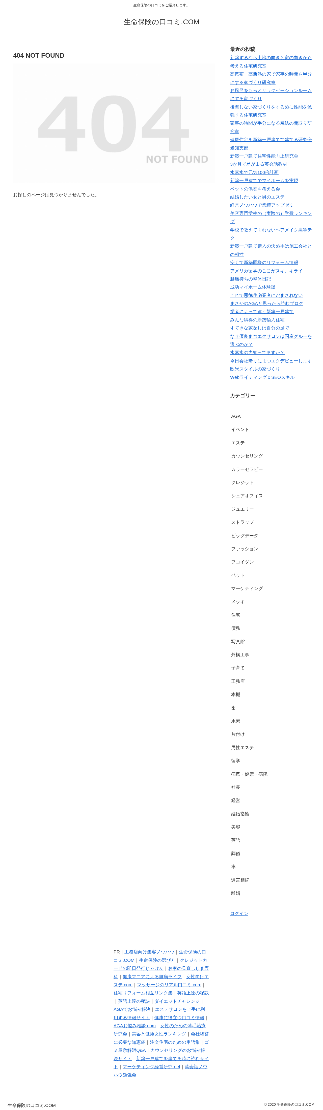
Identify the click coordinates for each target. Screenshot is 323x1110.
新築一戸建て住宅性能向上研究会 (264, 156)
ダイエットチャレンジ (177, 1001)
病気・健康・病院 (249, 774)
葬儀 (235, 853)
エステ (238, 442)
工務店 (238, 681)
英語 (235, 840)
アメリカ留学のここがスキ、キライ (266, 270)
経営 (235, 800)
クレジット (242, 482)
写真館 (238, 641)
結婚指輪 (240, 813)
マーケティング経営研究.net (151, 1066)
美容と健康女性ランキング (159, 1033)
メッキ (238, 601)
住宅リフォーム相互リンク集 (143, 992)
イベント (240, 429)
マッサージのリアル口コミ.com (169, 984)
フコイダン (242, 561)
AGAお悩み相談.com (135, 1025)
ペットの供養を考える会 (255, 188)
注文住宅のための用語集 (175, 1042)
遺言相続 (240, 880)
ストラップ (242, 522)
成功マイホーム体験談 (253, 287)
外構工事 (240, 654)
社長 (235, 787)
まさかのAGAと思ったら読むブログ (266, 303)
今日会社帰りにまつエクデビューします (271, 360)
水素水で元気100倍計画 (254, 172)
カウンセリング (247, 456)
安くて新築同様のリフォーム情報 (264, 262)
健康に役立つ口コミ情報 (179, 1017)
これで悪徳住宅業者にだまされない (266, 295)
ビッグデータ (244, 535)
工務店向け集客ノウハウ (149, 951)
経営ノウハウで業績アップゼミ (262, 205)
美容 (235, 827)
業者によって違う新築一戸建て (262, 311)
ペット (238, 575)
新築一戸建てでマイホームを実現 (264, 180)
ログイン (239, 913)
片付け (238, 734)
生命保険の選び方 (157, 960)
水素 (235, 721)
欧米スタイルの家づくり (255, 369)
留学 (235, 760)
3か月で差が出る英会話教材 (258, 164)
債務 (235, 628)
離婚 (235, 893)
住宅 (235, 615)
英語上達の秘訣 (193, 992)
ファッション (244, 548)
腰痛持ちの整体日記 (250, 278)
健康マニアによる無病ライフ (152, 976)
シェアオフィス (247, 495)
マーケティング (247, 588)
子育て (238, 667)
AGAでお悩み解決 (132, 1009)
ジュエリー (242, 509)
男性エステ (242, 747)
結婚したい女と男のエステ (257, 197)
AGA (236, 416)
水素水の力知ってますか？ (257, 352)
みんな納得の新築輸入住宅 (257, 319)
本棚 (235, 694)
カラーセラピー (247, 469)
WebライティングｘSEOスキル (262, 377)
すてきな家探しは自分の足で (259, 328)
